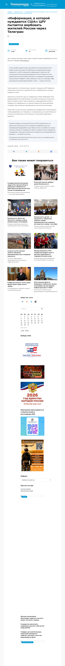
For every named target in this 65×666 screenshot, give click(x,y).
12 (35, 318)
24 (28, 322)
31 (28, 324)
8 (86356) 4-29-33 (39, 3)
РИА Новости (24, 60)
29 (21, 324)
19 (35, 320)
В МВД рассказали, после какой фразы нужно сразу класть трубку (19, 284)
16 (24, 320)
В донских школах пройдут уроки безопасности (44, 183)
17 (28, 320)
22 (21, 322)
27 (38, 322)
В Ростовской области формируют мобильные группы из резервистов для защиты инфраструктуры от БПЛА (45, 284)
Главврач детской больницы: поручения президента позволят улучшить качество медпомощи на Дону (31, 634)
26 (35, 322)
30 (25, 324)
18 (31, 320)
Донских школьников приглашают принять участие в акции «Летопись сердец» (32, 618)
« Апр (22, 330)
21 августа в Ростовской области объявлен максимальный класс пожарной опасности (19, 253)
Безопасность (14, 44)
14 (41, 318)
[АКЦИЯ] (32, 613)
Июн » (27, 330)
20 (38, 320)
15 (21, 320)
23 (25, 322)
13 (38, 318)
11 (31, 318)
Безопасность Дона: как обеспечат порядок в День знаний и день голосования (17, 220)
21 (41, 320)
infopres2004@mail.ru (39, 5)
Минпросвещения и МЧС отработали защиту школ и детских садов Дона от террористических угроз (44, 253)
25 (31, 322)
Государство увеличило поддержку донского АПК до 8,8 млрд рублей (32, 625)
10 (28, 318)
